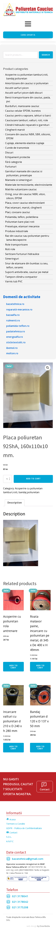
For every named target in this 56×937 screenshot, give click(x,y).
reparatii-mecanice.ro (19, 309)
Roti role (10, 249)
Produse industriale (16, 231)
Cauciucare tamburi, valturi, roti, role (26, 120)
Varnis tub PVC (14, 281)
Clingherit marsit (15, 129)
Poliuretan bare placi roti (19, 221)
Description (14, 502)
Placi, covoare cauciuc (17, 212)
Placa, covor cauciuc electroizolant (25, 202)
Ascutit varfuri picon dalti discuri (23, 92)
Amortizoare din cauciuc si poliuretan (26, 83)
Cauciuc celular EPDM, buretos (23, 110)
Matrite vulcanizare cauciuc (21, 189)
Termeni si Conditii (15, 823)
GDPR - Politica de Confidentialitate (24, 828)
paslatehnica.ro (15, 331)
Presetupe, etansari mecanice (22, 226)
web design (32, 926)
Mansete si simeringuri (18, 180)
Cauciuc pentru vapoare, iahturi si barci (28, 115)
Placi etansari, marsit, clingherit (23, 207)
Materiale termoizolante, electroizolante (28, 184)
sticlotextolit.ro (16, 342)
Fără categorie (13, 162)
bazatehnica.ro (15, 304)
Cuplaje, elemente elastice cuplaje (24, 143)
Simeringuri (12, 258)
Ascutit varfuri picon (17, 88)
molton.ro (12, 353)
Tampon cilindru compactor (21, 277)
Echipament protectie (17, 157)
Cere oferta (28, 34)
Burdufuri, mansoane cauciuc (22, 106)
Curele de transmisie (17, 147)
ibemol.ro (12, 348)
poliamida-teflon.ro (17, 326)
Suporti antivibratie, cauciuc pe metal (26, 272)
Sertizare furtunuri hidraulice (22, 254)
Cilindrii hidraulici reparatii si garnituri (27, 125)
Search (46, 55)
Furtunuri (10, 166)
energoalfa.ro (14, 336)
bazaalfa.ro (13, 315)
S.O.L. (9, 836)
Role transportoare (16, 244)
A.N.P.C (10, 841)
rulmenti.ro (13, 320)
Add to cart (33, 478)
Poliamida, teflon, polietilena (21, 217)
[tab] (14, 502)
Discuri (9, 152)
